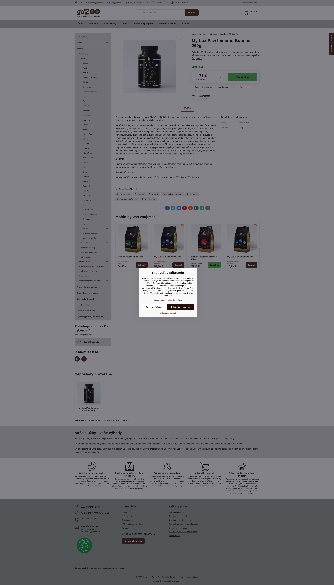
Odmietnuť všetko (154, 307)
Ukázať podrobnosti (168, 313)
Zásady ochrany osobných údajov (168, 300)
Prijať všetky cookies (180, 307)
